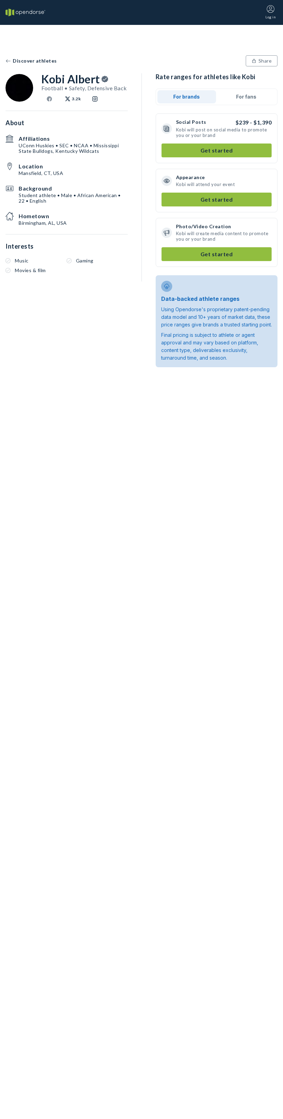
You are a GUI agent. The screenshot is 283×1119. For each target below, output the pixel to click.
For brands (186, 97)
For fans (246, 97)
